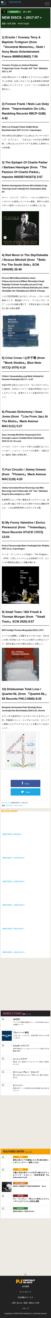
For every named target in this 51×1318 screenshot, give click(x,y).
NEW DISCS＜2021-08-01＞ (13, 929)
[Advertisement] (25, 983)
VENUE (20, 1157)
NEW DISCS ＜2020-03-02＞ (13, 881)
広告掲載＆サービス (25, 1297)
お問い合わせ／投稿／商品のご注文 (25, 1303)
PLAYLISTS (6, 803)
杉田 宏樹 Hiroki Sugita (18, 24)
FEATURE (20, 1196)
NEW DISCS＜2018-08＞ (12, 834)
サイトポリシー (25, 1292)
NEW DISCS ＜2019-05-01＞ (13, 858)
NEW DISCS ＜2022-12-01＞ (13, 952)
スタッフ (25, 1308)
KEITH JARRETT (20, 1183)
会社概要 (25, 1286)
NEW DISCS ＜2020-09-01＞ (13, 905)
